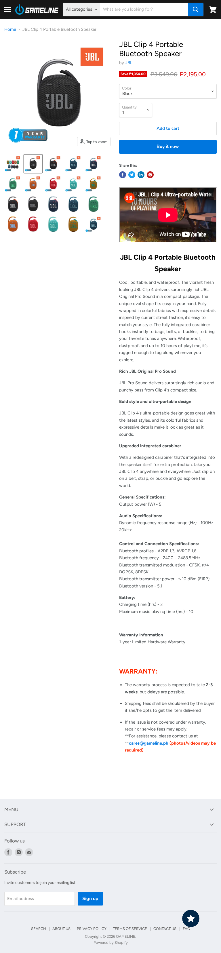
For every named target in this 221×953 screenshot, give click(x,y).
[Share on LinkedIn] (141, 174)
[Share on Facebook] (122, 174)
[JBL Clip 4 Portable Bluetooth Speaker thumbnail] (13, 164)
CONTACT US (164, 929)
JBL (128, 62)
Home (10, 29)
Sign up (90, 898)
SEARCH (38, 929)
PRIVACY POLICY (91, 929)
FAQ (186, 929)
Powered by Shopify (111, 942)
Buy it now (168, 146)
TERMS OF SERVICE (130, 929)
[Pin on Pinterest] (150, 174)
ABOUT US (61, 929)
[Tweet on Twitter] (131, 174)
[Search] (195, 9)
